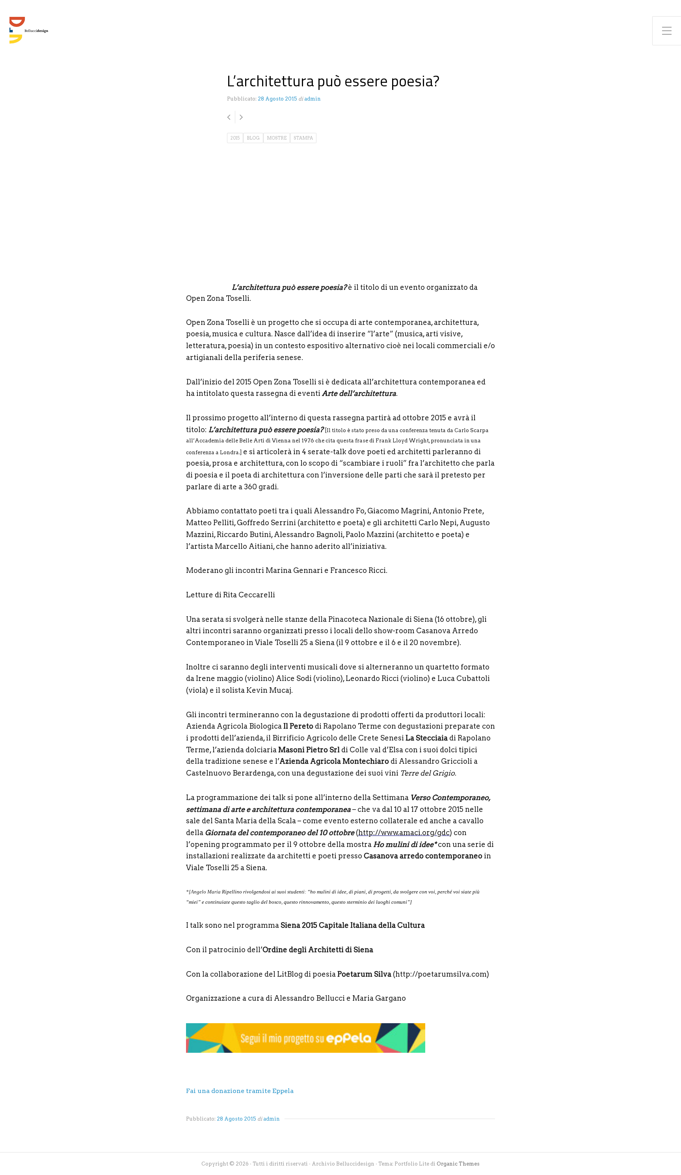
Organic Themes (458, 1164)
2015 (235, 138)
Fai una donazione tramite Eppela (240, 1091)
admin (312, 99)
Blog (253, 138)
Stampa (303, 138)
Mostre (277, 138)
